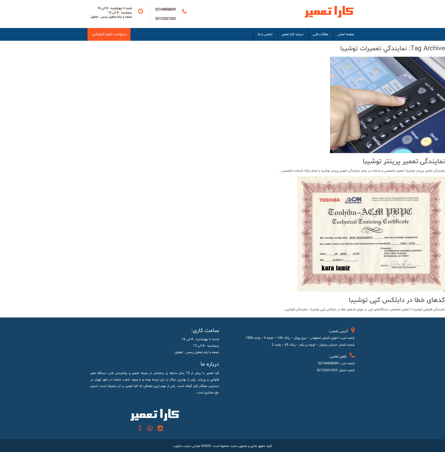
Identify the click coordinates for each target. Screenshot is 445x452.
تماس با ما (265, 34)
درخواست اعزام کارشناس (109, 34)
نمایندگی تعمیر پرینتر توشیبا (404, 161)
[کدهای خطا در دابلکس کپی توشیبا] (371, 288)
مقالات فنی (320, 34)
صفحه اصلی (345, 34)
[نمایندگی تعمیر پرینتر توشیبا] (387, 150)
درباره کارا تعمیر (292, 34)
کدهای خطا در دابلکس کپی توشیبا (397, 300)
